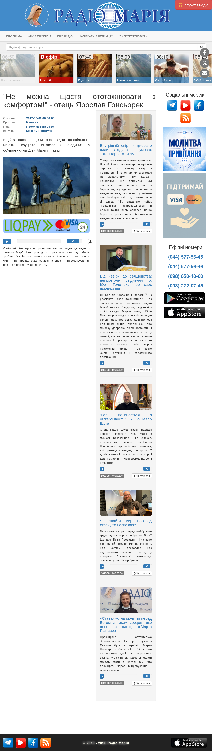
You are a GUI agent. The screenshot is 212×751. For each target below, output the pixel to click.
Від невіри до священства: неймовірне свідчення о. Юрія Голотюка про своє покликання (126, 282)
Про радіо (65, 36)
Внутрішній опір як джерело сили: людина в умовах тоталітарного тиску (126, 149)
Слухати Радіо (195, 4)
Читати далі (143, 231)
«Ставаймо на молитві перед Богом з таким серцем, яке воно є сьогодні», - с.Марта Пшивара (126, 624)
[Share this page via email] (204, 73)
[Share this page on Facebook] (204, 52)
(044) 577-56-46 (185, 266)
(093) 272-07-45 (185, 285)
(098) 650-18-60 (185, 275)
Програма (14, 36)
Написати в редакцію (96, 36)
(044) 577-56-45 (185, 256)
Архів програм (39, 36)
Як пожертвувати (133, 36)
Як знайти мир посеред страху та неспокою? (126, 522)
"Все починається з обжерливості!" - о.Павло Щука (126, 419)
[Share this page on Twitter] (204, 63)
